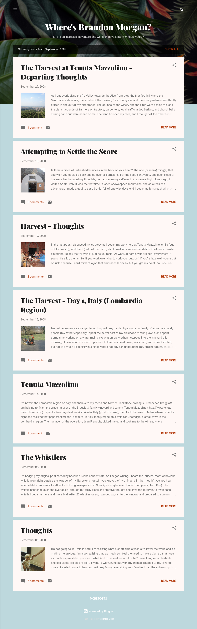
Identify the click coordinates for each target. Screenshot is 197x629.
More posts (98, 598)
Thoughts (36, 530)
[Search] (181, 10)
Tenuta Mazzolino (49, 384)
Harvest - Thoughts (52, 225)
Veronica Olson (107, 619)
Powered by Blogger (101, 611)
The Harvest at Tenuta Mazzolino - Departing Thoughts (76, 72)
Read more (168, 127)
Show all (172, 49)
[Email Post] (48, 129)
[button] (174, 66)
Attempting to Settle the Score (69, 151)
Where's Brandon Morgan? (98, 27)
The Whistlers (43, 457)
